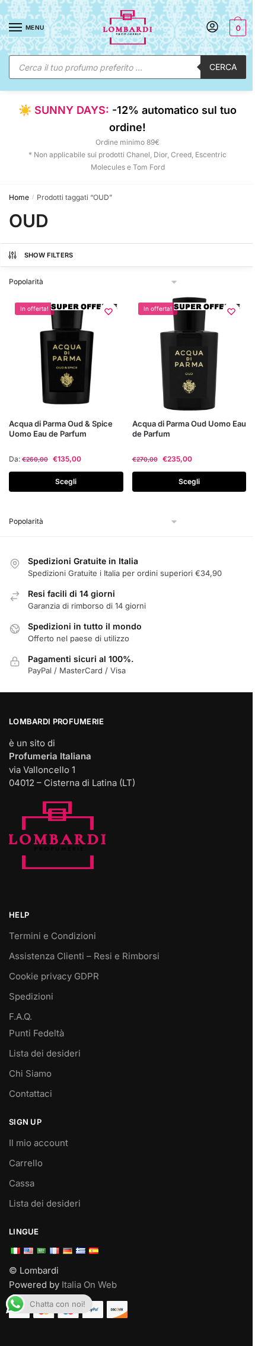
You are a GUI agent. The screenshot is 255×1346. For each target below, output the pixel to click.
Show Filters (49, 255)
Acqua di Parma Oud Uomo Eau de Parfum (189, 428)
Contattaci (30, 1093)
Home (19, 197)
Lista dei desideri (45, 1053)
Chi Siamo (30, 1073)
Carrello (26, 1163)
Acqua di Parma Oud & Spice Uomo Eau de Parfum (61, 428)
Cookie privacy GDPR (54, 976)
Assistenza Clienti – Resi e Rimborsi (84, 956)
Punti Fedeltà (36, 1033)
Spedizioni (31, 996)
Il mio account (38, 1142)
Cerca (223, 67)
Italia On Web (89, 1284)
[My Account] (212, 28)
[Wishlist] (108, 311)
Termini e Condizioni (52, 935)
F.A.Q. (20, 1016)
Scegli (65, 481)
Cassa (21, 1183)
